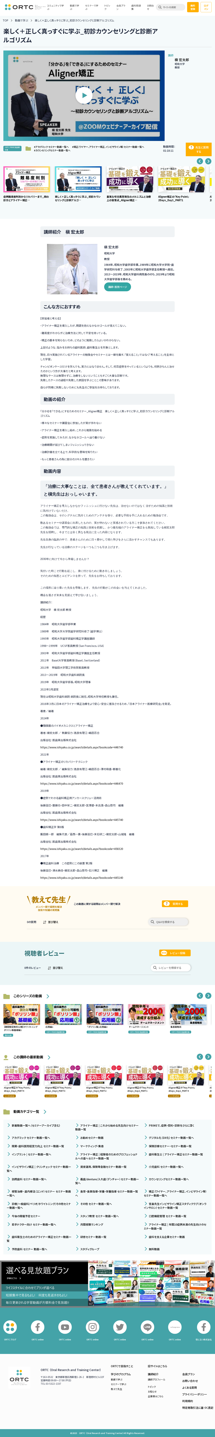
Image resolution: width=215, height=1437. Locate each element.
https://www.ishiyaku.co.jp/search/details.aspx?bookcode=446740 (81, 747)
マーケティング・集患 (92, 1146)
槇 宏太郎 (182, 59)
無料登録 (192, 7)
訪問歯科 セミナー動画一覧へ (29, 1179)
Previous (200, 161)
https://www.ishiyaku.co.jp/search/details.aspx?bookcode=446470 (81, 783)
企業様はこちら (155, 1396)
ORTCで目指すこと (122, 1366)
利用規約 (187, 1401)
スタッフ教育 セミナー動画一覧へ (99, 1216)
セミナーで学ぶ (118, 1384)
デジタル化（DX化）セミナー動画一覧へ (171, 1138)
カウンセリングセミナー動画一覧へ (168, 1179)
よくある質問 (189, 1387)
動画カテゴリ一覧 (26, 1111)
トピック (152, 1386)
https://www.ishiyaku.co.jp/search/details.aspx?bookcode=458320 (81, 849)
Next (208, 161)
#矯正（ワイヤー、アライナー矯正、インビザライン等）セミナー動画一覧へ (108, 146)
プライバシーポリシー (194, 1394)
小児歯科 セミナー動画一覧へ (166, 1167)
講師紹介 (153, 1374)
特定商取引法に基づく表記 (197, 1408)
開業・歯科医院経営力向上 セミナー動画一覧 (37, 1146)
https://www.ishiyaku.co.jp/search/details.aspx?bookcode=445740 (81, 820)
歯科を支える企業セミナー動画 (166, 1237)
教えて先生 (116, 1389)
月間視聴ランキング (91, 1224)
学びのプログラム (121, 1374)
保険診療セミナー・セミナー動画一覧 (169, 1146)
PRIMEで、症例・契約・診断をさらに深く (171, 1125)
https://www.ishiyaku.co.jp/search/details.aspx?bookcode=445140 (81, 878)
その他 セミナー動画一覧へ (96, 1204)
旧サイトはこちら (157, 1366)
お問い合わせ (190, 1381)
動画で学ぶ (21, 20)
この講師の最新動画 (28, 1056)
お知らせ (152, 1391)
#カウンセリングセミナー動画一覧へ (52, 150)
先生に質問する (202, 149)
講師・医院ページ (117, 287)
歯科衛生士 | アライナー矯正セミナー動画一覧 (175, 1154)
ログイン (206, 7)
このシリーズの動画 (27, 995)
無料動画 (154, 1249)
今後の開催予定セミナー (25, 1216)
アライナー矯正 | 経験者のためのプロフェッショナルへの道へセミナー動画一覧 (106, 1156)
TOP (5, 20)
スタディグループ (89, 1249)
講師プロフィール (156, 1379)
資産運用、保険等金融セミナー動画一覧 (103, 1167)
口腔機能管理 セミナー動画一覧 (167, 1216)
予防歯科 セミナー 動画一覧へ (29, 1249)
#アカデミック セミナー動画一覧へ (51, 146)
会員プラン (188, 1374)
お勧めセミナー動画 (91, 1138)
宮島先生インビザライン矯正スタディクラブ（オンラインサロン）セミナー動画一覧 (175, 1206)
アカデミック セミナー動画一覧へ (30, 1138)
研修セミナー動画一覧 (93, 1237)
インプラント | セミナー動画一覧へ (31, 1154)
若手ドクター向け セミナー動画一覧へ (33, 1224)
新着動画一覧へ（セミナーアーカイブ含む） (35, 1125)
